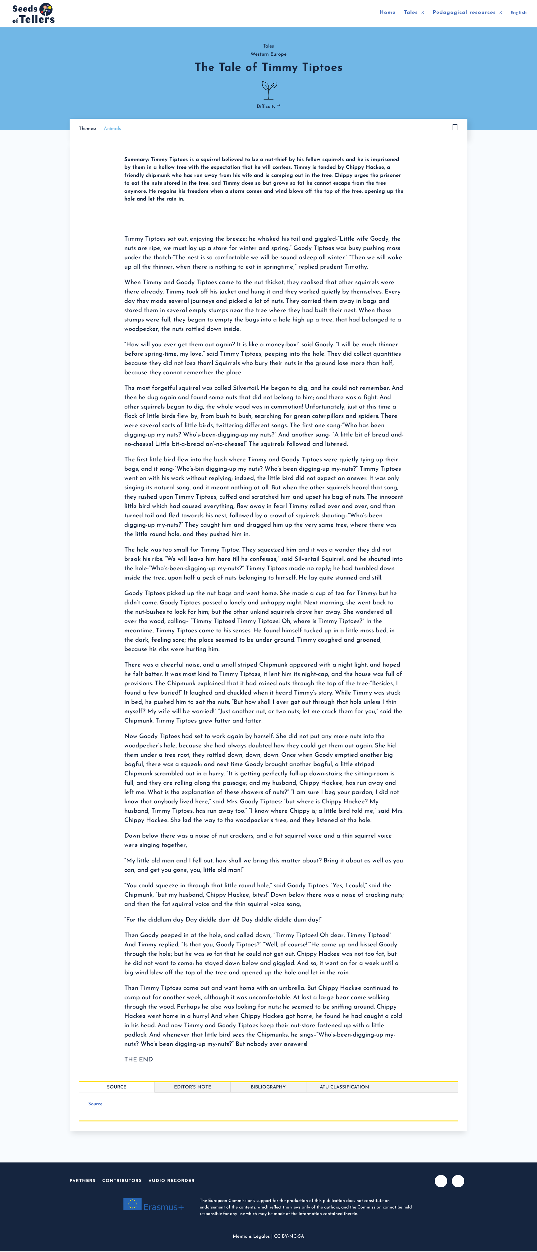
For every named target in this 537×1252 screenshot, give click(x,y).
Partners (82, 1181)
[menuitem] (519, 18)
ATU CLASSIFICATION (344, 1087)
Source (116, 1087)
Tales (411, 13)
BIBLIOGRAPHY (268, 1087)
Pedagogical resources (464, 13)
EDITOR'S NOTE (192, 1087)
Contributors (122, 1181)
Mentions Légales (251, 1236)
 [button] (455, 128)
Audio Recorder (172, 1181)
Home (387, 13)
